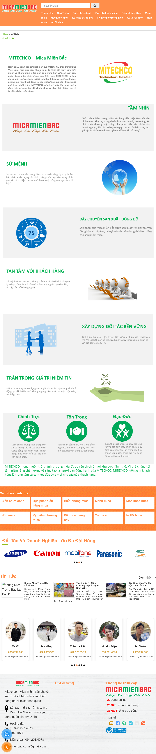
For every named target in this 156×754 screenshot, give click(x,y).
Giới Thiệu (63, 13)
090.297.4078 (24, 728)
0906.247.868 (15, 652)
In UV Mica (57, 22)
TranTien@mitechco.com (79, 656)
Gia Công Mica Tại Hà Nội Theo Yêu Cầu (139, 584)
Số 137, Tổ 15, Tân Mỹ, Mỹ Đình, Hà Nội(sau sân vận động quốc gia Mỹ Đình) (26, 712)
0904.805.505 (46, 652)
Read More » (65, 601)
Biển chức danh (82, 13)
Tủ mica (101, 515)
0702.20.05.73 (78, 652)
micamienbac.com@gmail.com (25, 746)
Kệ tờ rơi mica (135, 17)
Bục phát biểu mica (106, 13)
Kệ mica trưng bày (82, 17)
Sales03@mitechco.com (110, 656)
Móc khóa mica (59, 17)
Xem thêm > (147, 577)
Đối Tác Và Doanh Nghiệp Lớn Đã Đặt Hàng (48, 540)
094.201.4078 (109, 652)
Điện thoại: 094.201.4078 (27, 739)
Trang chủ (47, 13)
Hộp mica (8, 515)
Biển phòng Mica (131, 13)
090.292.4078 (14, 732)
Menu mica (103, 501)
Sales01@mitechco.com (141, 656)
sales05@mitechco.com (16, 656)
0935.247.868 (140, 652)
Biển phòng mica (76, 501)
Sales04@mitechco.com (47, 656)
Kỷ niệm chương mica (110, 17)
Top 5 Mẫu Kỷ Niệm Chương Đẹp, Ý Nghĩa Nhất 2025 (87, 585)
